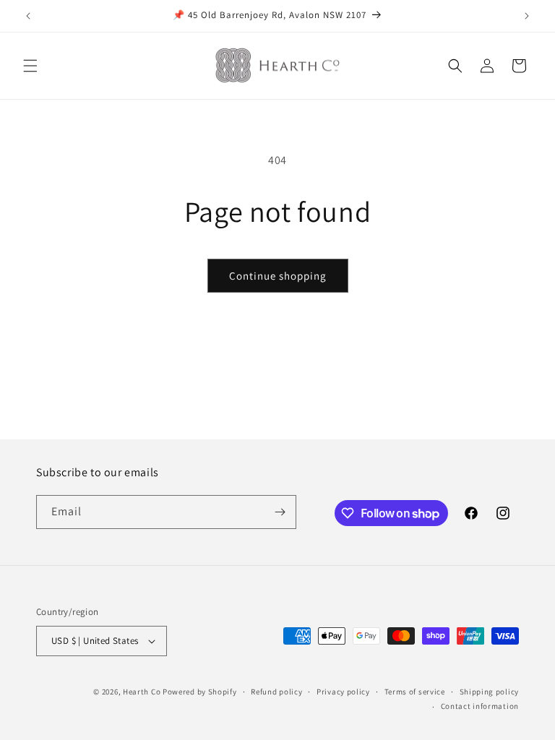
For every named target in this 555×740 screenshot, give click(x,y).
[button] (30, 66)
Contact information (480, 706)
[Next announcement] (527, 16)
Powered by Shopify (200, 692)
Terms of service (414, 692)
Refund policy (276, 692)
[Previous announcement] (28, 16)
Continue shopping (278, 276)
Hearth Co (141, 692)
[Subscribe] (280, 512)
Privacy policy (343, 692)
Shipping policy (490, 692)
